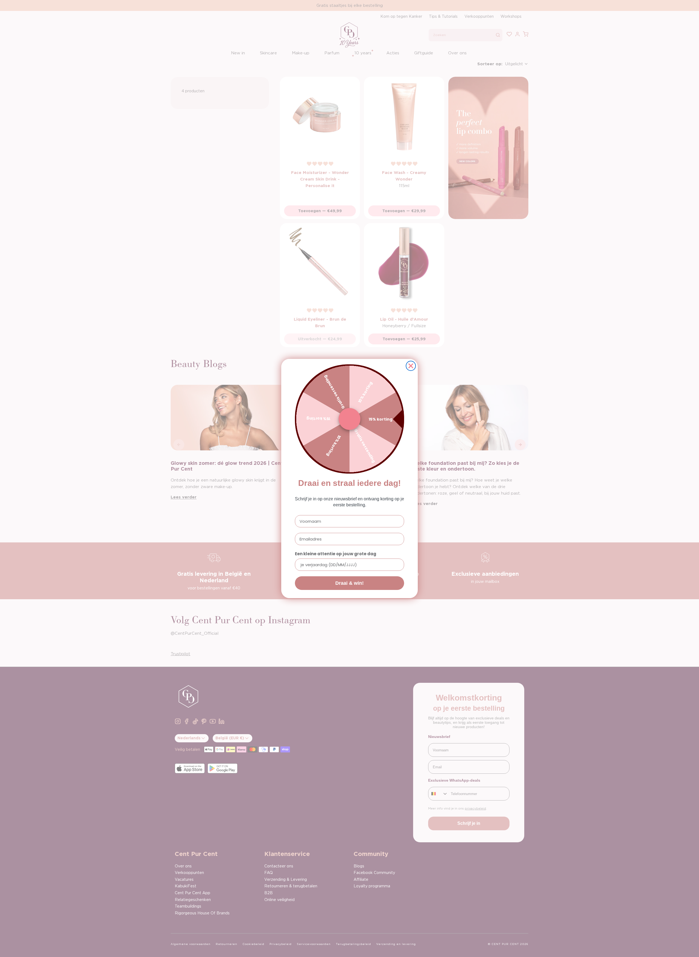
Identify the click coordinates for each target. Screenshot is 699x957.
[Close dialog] (411, 366)
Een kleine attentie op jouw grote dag (335, 554)
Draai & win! (349, 583)
